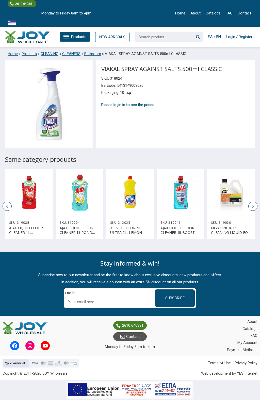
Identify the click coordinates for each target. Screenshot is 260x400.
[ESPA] (130, 390)
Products (78, 36)
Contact (244, 13)
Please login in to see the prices (127, 104)
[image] (29, 192)
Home (180, 13)
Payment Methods (242, 349)
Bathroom (92, 53)
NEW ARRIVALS (112, 37)
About (195, 13)
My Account (247, 342)
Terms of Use (219, 363)
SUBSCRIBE (175, 298)
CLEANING (49, 53)
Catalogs (213, 13)
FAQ (229, 13)
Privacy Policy (246, 363)
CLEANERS (71, 53)
